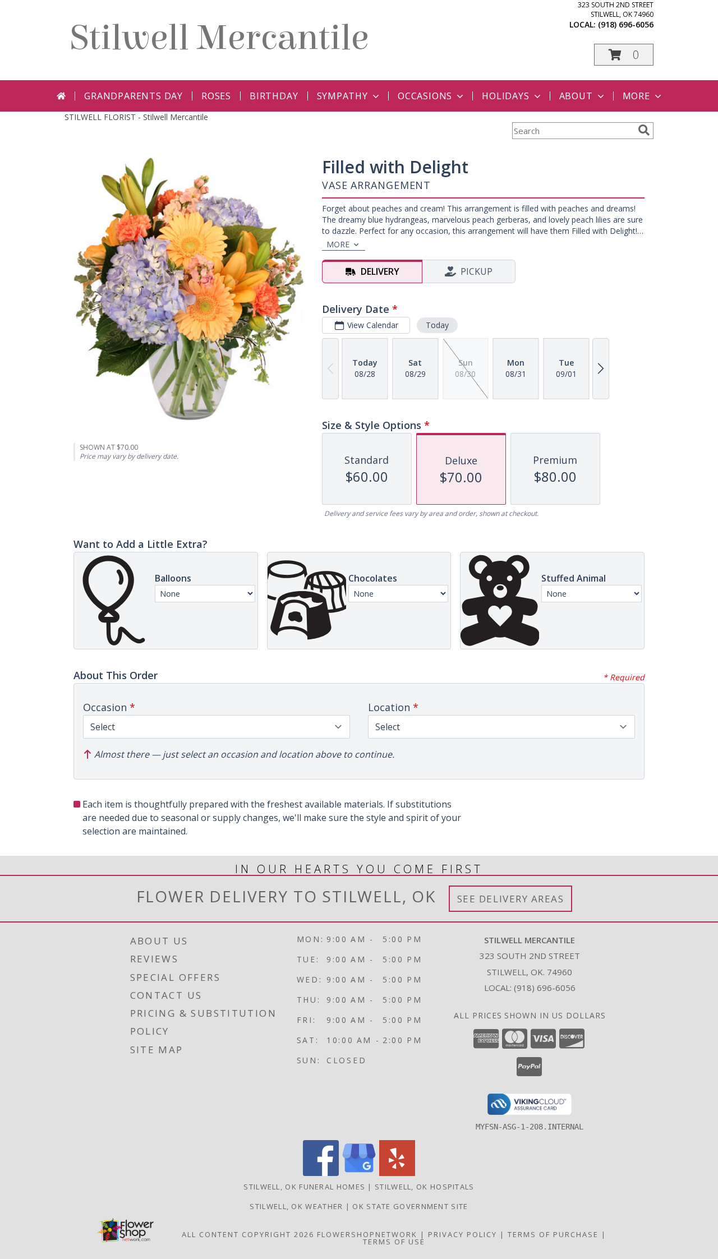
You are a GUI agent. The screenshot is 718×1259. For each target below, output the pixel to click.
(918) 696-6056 (625, 24)
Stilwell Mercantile (219, 38)
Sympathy (342, 96)
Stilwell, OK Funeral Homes (304, 1187)
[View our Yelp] (397, 1173)
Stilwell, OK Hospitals (425, 1187)
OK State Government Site (410, 1206)
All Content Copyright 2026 (248, 1234)
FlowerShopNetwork (367, 1234)
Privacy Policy (462, 1234)
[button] (623, 55)
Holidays (505, 96)
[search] (644, 130)
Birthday (274, 96)
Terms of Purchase (553, 1234)
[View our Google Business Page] (359, 1173)
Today (437, 325)
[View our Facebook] (321, 1173)
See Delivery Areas (510, 898)
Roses (216, 96)
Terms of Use (394, 1242)
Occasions (425, 96)
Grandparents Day (133, 96)
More (636, 96)
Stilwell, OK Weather (296, 1206)
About (576, 96)
